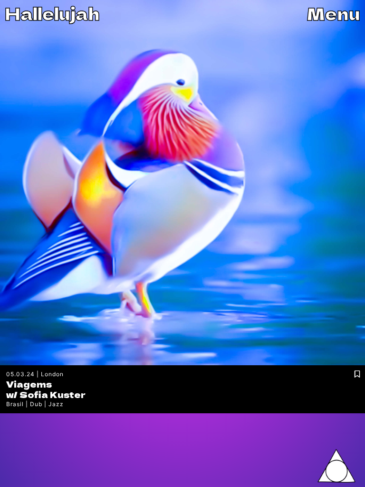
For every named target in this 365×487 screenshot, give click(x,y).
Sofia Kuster (52, 394)
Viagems (29, 384)
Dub (36, 404)
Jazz (56, 404)
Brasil (15, 404)
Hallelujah (52, 13)
